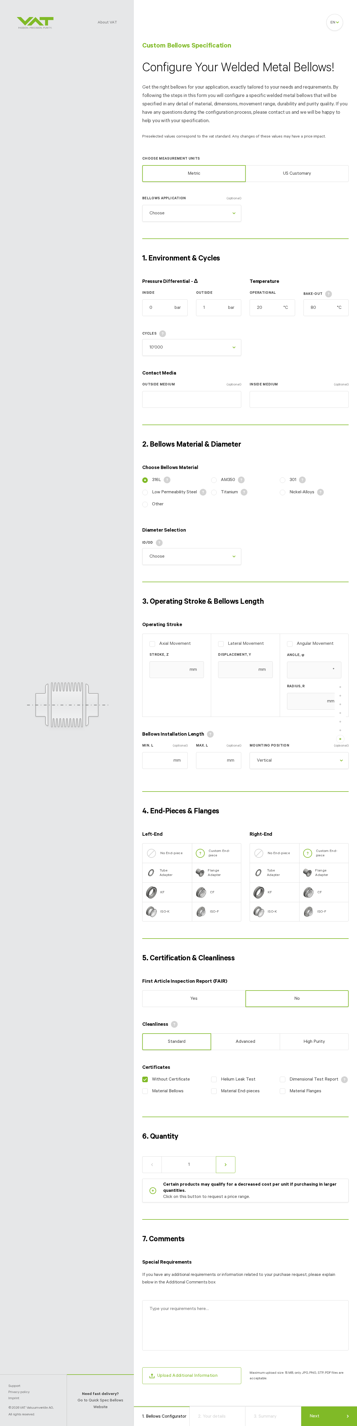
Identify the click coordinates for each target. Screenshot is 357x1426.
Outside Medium (191, 384)
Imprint (13, 1398)
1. (164, 1416)
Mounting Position (299, 745)
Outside (204, 293)
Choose (157, 213)
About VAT (107, 22)
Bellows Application (191, 198)
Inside (148, 293)
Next (314, 1416)
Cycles (149, 333)
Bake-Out (313, 294)
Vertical (264, 760)
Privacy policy (19, 1392)
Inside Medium (299, 384)
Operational (263, 293)
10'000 (156, 347)
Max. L (219, 745)
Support (14, 1386)
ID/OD (147, 543)
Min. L (165, 745)
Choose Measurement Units (171, 159)
